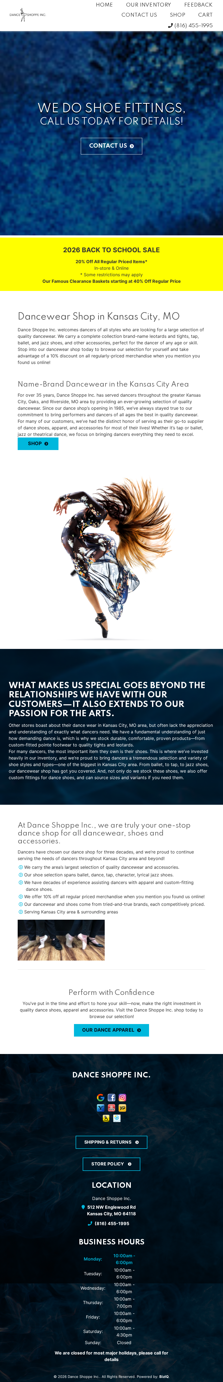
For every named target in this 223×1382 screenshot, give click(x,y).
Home (104, 5)
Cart (205, 15)
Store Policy (108, 1164)
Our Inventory (148, 5)
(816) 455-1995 (193, 26)
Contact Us (139, 15)
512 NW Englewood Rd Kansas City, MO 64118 (111, 1210)
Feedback (198, 5)
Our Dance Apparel (108, 1030)
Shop (177, 15)
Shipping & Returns (108, 1142)
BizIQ (164, 1376)
